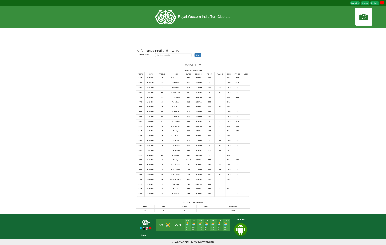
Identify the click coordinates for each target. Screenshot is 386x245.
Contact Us (144, 235)
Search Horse (144, 54)
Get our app (240, 219)
